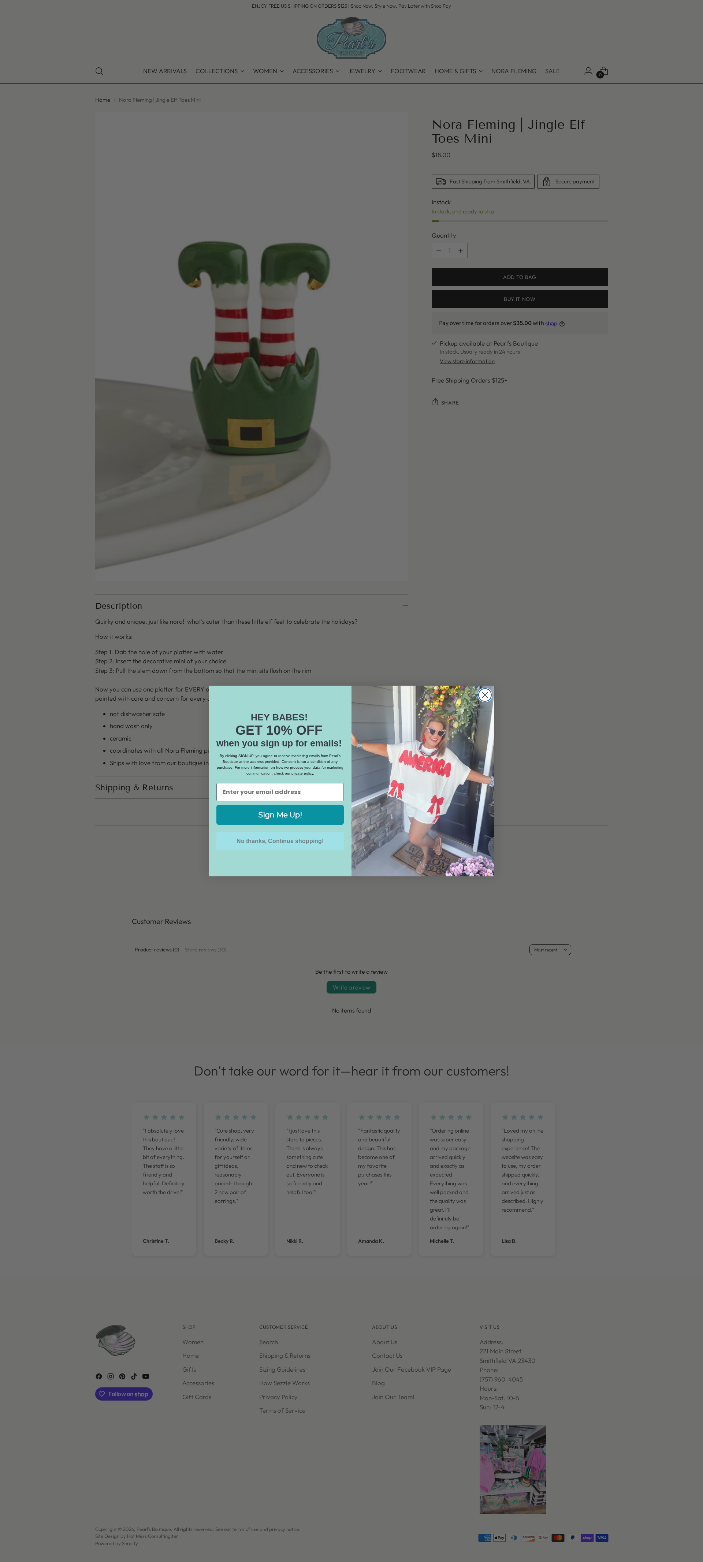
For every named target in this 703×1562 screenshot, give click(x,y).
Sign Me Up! (280, 814)
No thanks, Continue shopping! (280, 841)
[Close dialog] (485, 695)
